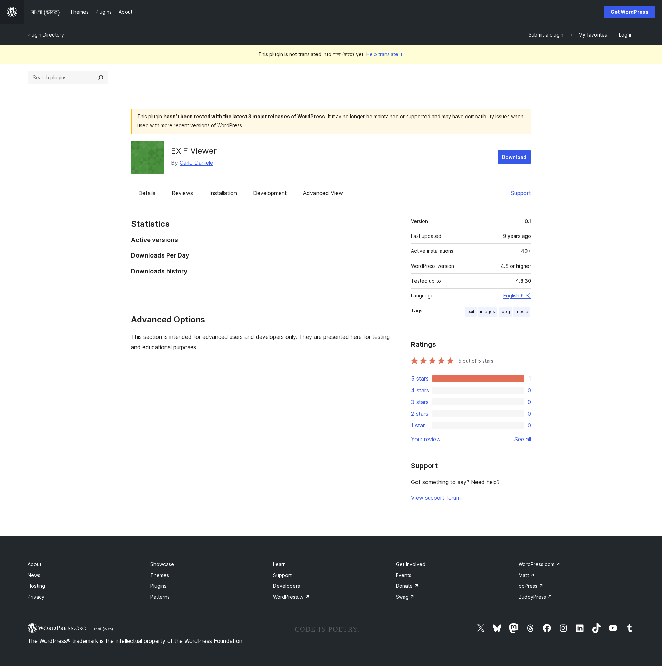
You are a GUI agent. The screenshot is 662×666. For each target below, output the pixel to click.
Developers (286, 586)
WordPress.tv (291, 597)
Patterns (160, 597)
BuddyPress (535, 597)
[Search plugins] (101, 77)
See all (522, 439)
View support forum (436, 497)
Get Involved (410, 564)
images (487, 311)
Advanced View (323, 193)
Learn (279, 564)
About (34, 564)
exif (470, 311)
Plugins (158, 586)
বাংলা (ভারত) (103, 629)
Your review (426, 439)
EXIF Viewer (194, 151)
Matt (527, 575)
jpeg (505, 311)
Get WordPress (630, 12)
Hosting (36, 586)
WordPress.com (539, 564)
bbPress (531, 586)
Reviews (182, 193)
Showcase (162, 564)
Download (514, 157)
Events (403, 575)
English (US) (517, 296)
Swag (405, 597)
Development (270, 193)
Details (147, 193)
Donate (407, 586)
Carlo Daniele (196, 162)
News (34, 575)
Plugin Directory (46, 35)
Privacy (36, 597)
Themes (159, 575)
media (521, 311)
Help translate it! (385, 54)
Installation (223, 193)
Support (521, 193)
